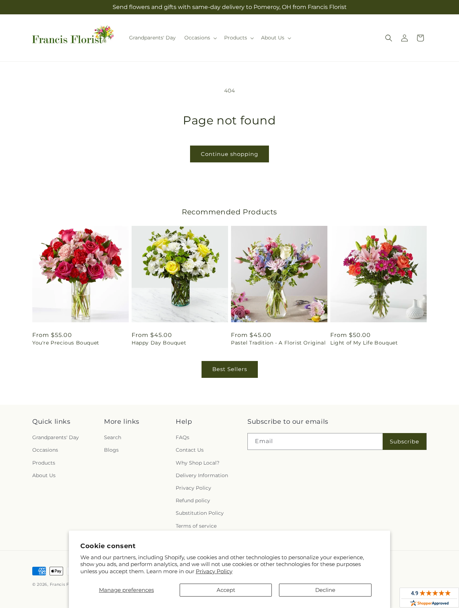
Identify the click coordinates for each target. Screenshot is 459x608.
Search (112, 437)
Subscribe (404, 441)
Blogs (111, 450)
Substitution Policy (200, 513)
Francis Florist (65, 584)
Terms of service (196, 526)
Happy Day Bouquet (159, 342)
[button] (200, 37)
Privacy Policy (214, 571)
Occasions (45, 450)
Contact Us (190, 450)
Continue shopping (229, 154)
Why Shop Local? (197, 463)
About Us (44, 475)
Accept (226, 589)
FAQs (182, 437)
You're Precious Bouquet (65, 342)
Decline (325, 589)
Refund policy (193, 500)
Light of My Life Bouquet (364, 342)
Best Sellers (229, 369)
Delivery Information (202, 475)
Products (43, 463)
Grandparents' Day (55, 437)
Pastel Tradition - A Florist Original (278, 342)
